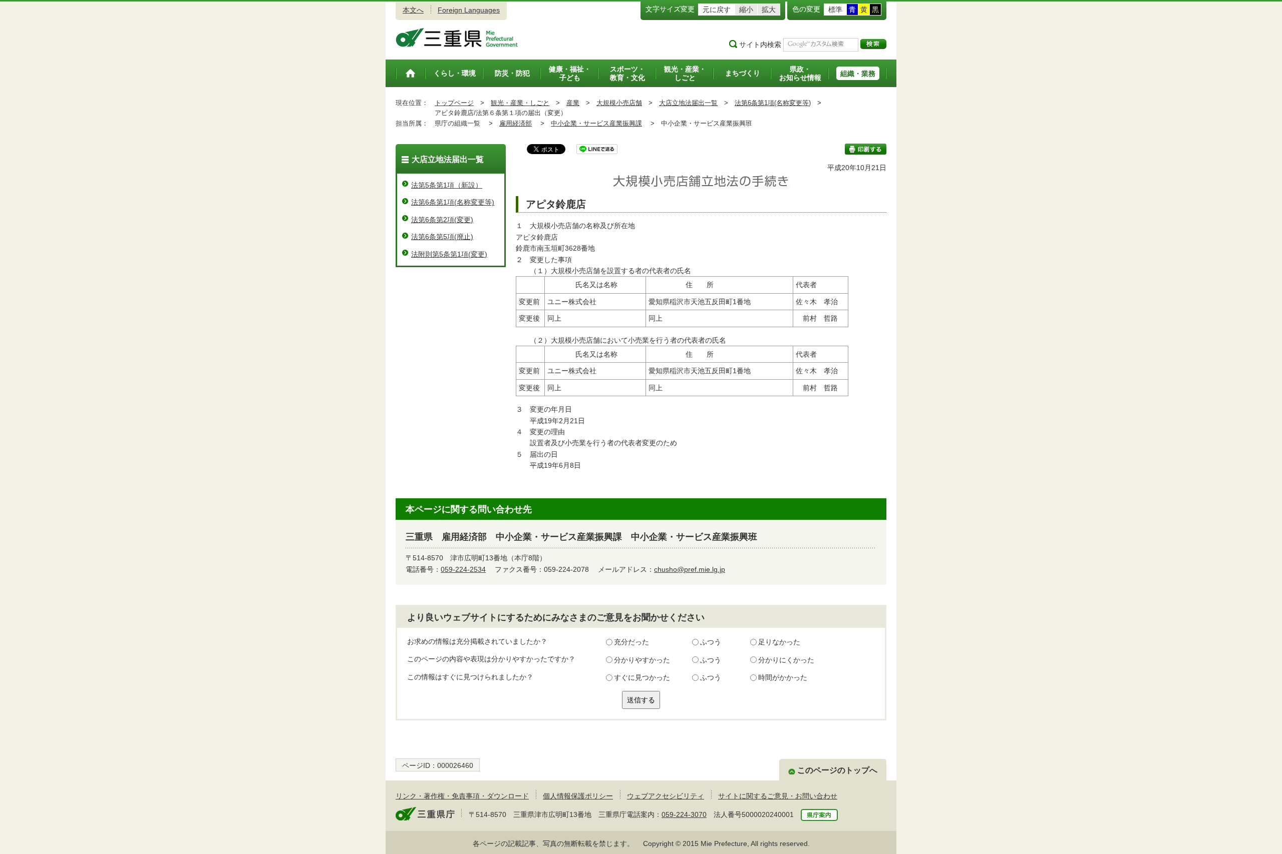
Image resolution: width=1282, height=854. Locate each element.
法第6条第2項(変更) (442, 220)
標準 (835, 10)
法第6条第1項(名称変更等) (773, 103)
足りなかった (779, 642)
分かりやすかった (642, 660)
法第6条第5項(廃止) (442, 237)
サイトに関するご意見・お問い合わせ (777, 796)
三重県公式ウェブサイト (457, 37)
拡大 (769, 10)
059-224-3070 (684, 814)
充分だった (631, 642)
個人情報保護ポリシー (578, 796)
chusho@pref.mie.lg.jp (689, 569)
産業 (572, 103)
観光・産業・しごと (520, 103)
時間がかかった (782, 677)
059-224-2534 (463, 569)
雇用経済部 (515, 123)
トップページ (454, 103)
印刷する (865, 149)
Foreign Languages (469, 10)
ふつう (710, 642)
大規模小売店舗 (619, 103)
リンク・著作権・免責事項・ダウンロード (462, 796)
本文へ (413, 10)
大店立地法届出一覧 (688, 103)
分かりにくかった (786, 660)
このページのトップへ (837, 770)
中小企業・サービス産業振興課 (596, 123)
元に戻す (717, 10)
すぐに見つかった (642, 677)
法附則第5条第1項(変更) (449, 254)
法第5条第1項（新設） (446, 185)
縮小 (746, 10)
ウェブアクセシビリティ (665, 796)
